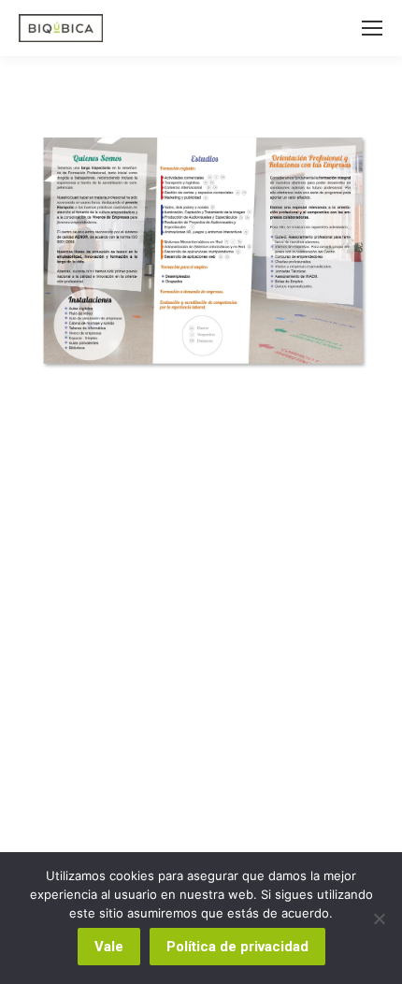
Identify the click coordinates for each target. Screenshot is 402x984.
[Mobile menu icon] (372, 28)
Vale (108, 946)
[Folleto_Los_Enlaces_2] (201, 251)
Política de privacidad (237, 946)
